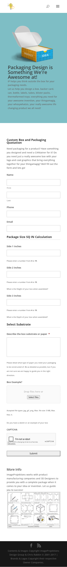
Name (10, 174)
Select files (33, 397)
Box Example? (14, 382)
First (9, 188)
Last (9, 200)
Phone (10, 207)
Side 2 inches (14, 267)
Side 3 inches (14, 295)
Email (10, 221)
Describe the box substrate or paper (28, 334)
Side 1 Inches (14, 246)
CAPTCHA (12, 429)
